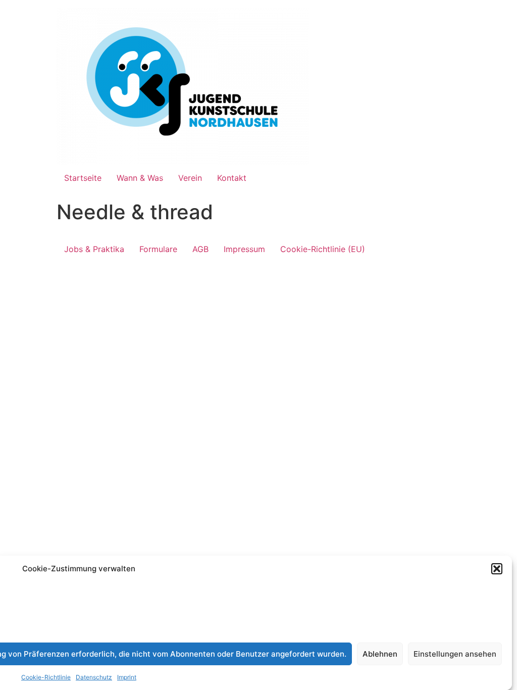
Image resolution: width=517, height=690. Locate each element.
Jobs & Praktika (94, 249)
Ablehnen (380, 654)
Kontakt (231, 178)
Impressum (244, 249)
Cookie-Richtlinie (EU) (322, 249)
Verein (190, 178)
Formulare (158, 249)
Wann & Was (140, 178)
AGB (200, 249)
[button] (497, 569)
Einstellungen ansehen (454, 654)
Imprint (126, 677)
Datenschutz (94, 677)
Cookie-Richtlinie (46, 677)
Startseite (82, 178)
